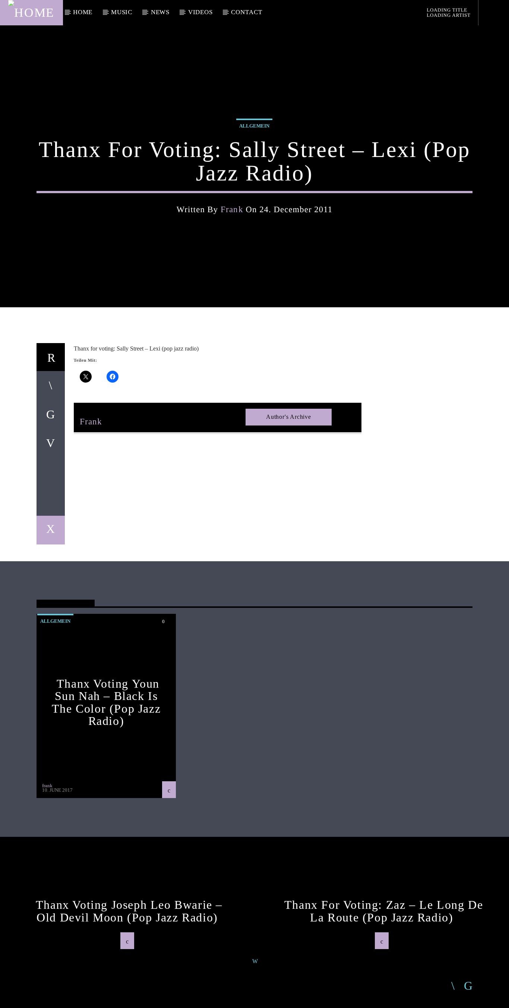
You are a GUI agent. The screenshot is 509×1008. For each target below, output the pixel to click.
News (160, 12)
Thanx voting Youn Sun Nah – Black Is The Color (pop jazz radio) (106, 702)
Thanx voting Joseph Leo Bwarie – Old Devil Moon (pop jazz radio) (129, 911)
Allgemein (254, 126)
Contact (246, 12)
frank (232, 209)
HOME (82, 12)
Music (121, 12)
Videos (200, 12)
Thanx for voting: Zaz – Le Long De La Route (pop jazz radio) (383, 911)
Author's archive (288, 417)
